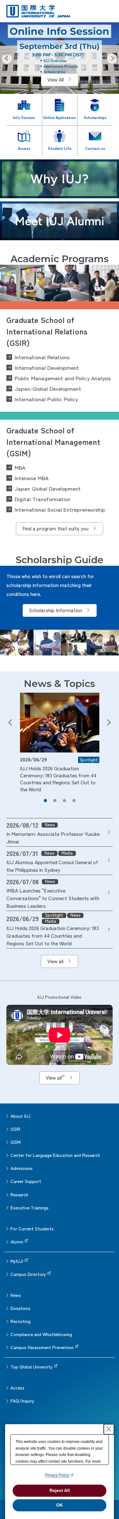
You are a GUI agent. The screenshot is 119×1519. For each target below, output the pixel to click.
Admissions (21, 1168)
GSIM (15, 1142)
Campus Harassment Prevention (42, 1347)
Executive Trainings (29, 1207)
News (15, 1295)
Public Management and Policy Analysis (63, 378)
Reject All (60, 1490)
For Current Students (32, 1228)
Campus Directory (28, 1274)
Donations (20, 1308)
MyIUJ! (16, 1261)
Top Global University (31, 1366)
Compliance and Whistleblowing (41, 1334)
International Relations (42, 357)
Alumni (16, 1241)
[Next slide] (108, 722)
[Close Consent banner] (109, 1429)
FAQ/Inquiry (22, 1400)
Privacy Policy (57, 1475)
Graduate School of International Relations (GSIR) (47, 331)
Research (19, 1194)
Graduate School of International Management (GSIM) (53, 441)
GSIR (15, 1129)
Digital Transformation (42, 499)
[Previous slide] (10, 722)
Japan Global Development (48, 488)
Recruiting (20, 1321)
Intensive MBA (32, 478)
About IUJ (20, 1116)
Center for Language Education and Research (55, 1155)
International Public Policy (46, 399)
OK (59, 1505)
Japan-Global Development (48, 388)
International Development (47, 367)
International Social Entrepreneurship (60, 509)
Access (17, 1387)
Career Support (25, 1181)
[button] (7, 58)
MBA (20, 467)
